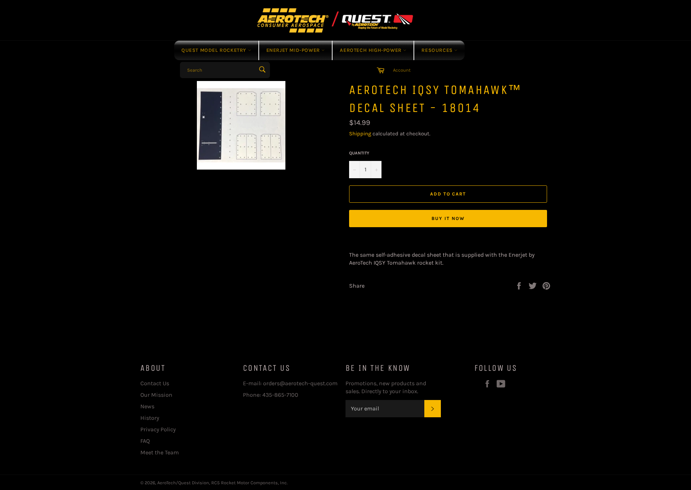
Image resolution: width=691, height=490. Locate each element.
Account (402, 70)
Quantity (359, 153)
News (147, 406)
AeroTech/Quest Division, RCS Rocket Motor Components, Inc (222, 482)
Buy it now (448, 218)
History (149, 417)
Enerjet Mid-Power (294, 50)
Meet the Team (159, 452)
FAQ (145, 440)
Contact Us (154, 383)
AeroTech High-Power (371, 50)
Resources (437, 50)
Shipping (360, 133)
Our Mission (156, 394)
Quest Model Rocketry (214, 50)
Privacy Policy (158, 429)
